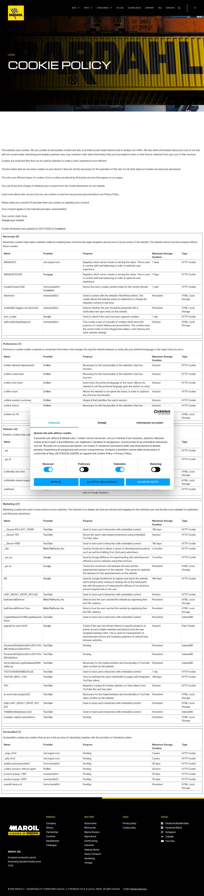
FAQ (159, 8)
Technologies (134, 8)
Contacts (170, 8)
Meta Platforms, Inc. (54, 548)
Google (47, 316)
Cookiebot (60, 228)
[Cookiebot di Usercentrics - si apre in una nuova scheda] (156, 412)
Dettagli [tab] (102, 422)
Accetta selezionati (102, 482)
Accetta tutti (148, 482)
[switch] (84, 469)
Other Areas (103, 8)
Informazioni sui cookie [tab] (150, 422)
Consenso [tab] (54, 422)
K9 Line (120, 8)
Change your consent (13, 220)
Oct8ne (47, 365)
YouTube (48, 529)
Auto (74, 8)
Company (149, 8)
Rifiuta (56, 482)
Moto (86, 8)
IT (195, 8)
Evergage (48, 274)
